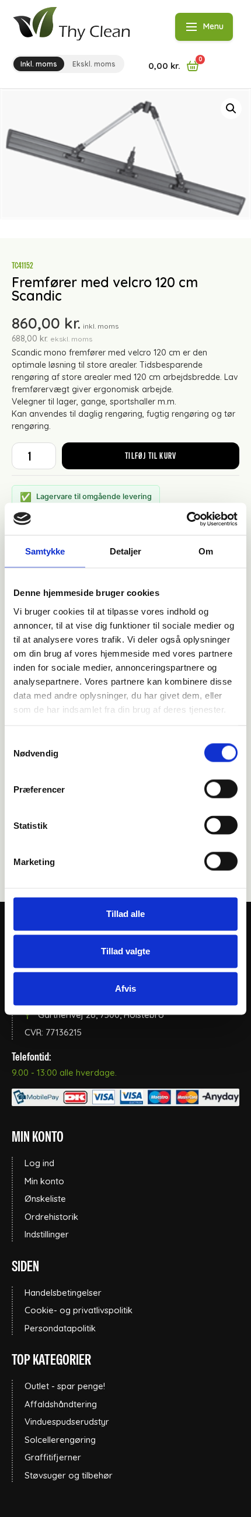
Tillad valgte (125, 951)
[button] (231, 108)
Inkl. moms (38, 64)
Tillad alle (125, 914)
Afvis (125, 988)
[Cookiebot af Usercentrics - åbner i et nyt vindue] (186, 518)
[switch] (221, 789)
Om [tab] (205, 551)
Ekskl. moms (94, 64)
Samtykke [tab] (45, 551)
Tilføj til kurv (150, 456)
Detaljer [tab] (126, 551)
